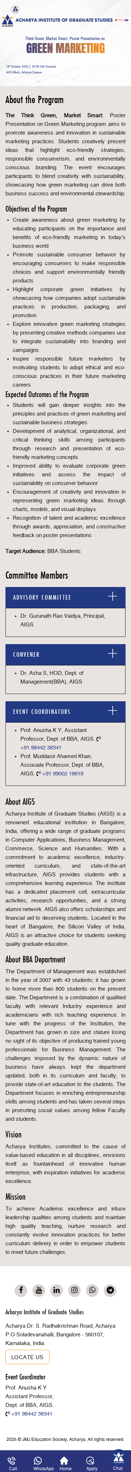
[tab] (65, 597)
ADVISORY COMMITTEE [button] (42, 597)
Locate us (27, 1357)
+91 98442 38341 (40, 747)
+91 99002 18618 (62, 774)
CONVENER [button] (26, 654)
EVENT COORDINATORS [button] (42, 711)
